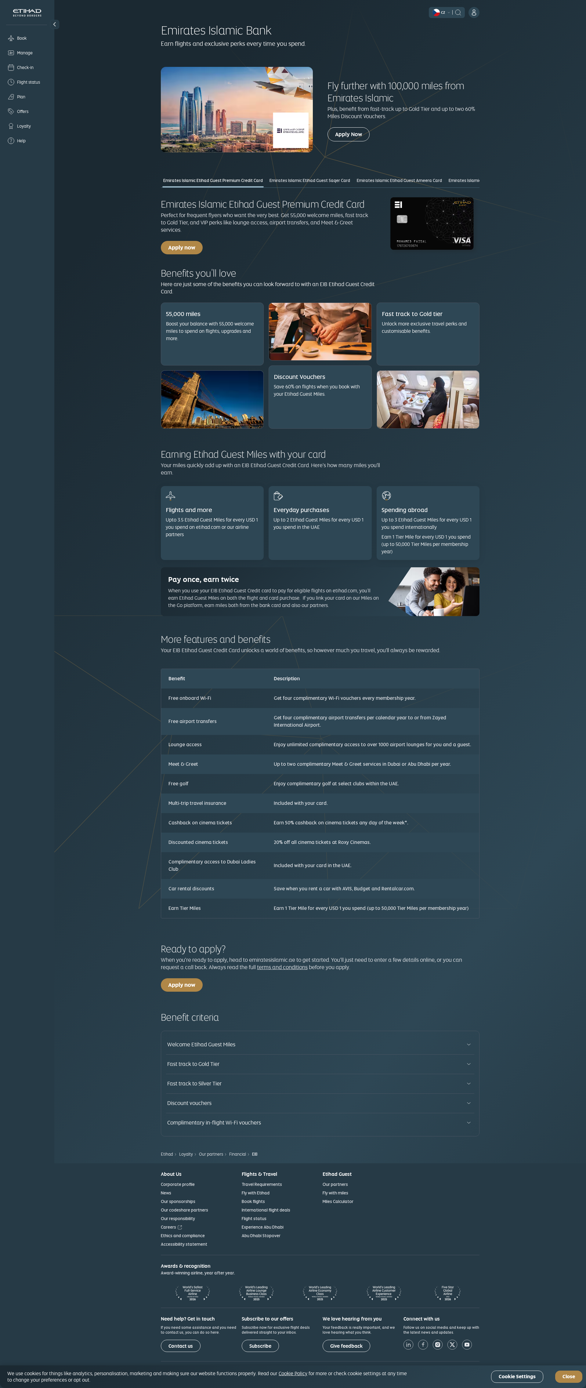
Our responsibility (178, 1218)
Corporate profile (178, 1184)
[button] (54, 24)
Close (568, 1377)
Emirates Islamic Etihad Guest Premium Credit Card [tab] (213, 180)
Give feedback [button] (346, 1346)
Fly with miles (335, 1193)
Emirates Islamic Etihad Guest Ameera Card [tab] (399, 180)
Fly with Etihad (255, 1193)
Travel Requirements (262, 1184)
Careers (168, 1227)
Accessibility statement (184, 1244)
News (166, 1193)
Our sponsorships (178, 1201)
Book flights (253, 1201)
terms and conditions (282, 967)
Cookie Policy (293, 1373)
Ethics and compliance (183, 1235)
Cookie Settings (517, 1377)
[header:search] (458, 12)
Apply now (181, 247)
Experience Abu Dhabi (263, 1227)
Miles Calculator (338, 1201)
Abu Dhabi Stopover (261, 1235)
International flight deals (266, 1210)
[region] (293, 1376)
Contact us (180, 1346)
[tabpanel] (320, 556)
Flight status (254, 1218)
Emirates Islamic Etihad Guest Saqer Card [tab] (309, 180)
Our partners (335, 1184)
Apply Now (352, 134)
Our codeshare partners (184, 1210)
